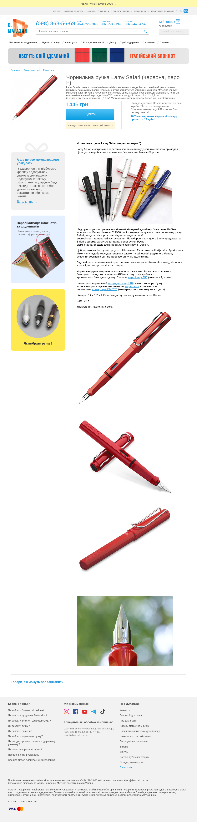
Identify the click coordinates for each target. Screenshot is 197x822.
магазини (104, 11)
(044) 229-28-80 (88, 780)
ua (186, 11)
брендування (140, 11)
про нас (56, 11)
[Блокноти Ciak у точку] (98, 56)
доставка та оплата (73, 11)
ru (180, 11)
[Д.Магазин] (18, 28)
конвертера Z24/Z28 (104, 289)
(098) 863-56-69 (55, 23)
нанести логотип (121, 11)
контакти (92, 11)
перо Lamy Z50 (137, 277)
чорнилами (132, 286)
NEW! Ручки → (98, 3)
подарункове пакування (162, 11)
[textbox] (89, 31)
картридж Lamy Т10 (120, 283)
